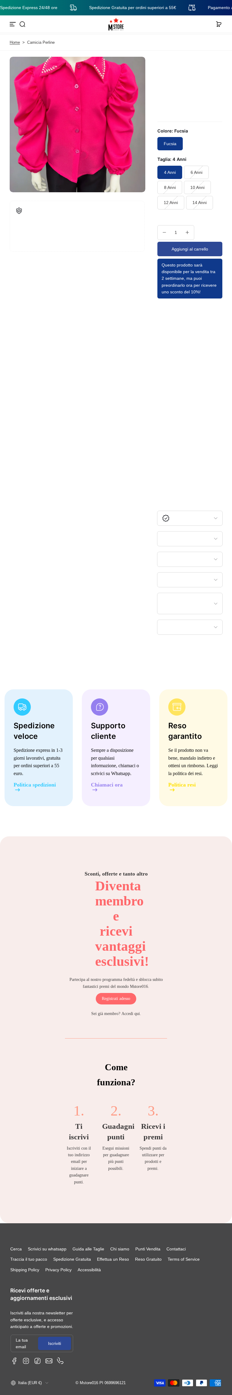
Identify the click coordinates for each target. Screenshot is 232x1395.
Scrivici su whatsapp (47, 1249)
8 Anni (170, 187)
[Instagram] (26, 1361)
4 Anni (170, 172)
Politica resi (182, 785)
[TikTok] (37, 1361)
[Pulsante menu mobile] (13, 24)
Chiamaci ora (107, 785)
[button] (22, 24)
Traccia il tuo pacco (28, 1259)
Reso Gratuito (148, 1259)
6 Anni (196, 172)
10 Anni (197, 187)
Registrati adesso (116, 998)
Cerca (16, 1249)
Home (15, 42)
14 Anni (199, 202)
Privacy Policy (58, 1269)
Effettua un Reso (113, 1259)
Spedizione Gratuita (72, 1259)
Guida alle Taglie (88, 1249)
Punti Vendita (147, 1249)
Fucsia (170, 143)
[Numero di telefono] (60, 1361)
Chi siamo (119, 1249)
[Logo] (116, 24)
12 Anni (171, 202)
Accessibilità (89, 1269)
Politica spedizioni (35, 785)
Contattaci (176, 1249)
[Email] (49, 1361)
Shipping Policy (24, 1269)
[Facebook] (14, 1361)
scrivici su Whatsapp (110, 773)
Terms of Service (184, 1259)
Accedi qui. (131, 1013)
